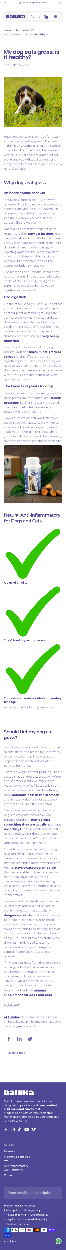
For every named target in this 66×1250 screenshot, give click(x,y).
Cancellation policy (36, 1219)
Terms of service (16, 1214)
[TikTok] (20, 1129)
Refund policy (12, 1210)
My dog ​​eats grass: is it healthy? (25, 34)
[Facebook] (9, 1039)
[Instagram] (13, 1129)
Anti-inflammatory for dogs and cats (28, 707)
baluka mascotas (25, 1205)
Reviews (9, 1151)
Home (8, 30)
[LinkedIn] (19, 1039)
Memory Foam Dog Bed (17, 1158)
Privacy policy (32, 1210)
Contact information (18, 1224)
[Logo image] (15, 16)
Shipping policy (39, 1214)
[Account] (39, 16)
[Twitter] (30, 1039)
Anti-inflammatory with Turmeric (16, 1167)
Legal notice (13, 1219)
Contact (9, 1175)
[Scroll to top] (62, 1223)
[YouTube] (26, 1129)
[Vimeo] (33, 1129)
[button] (11, 1241)
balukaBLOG (25, 30)
